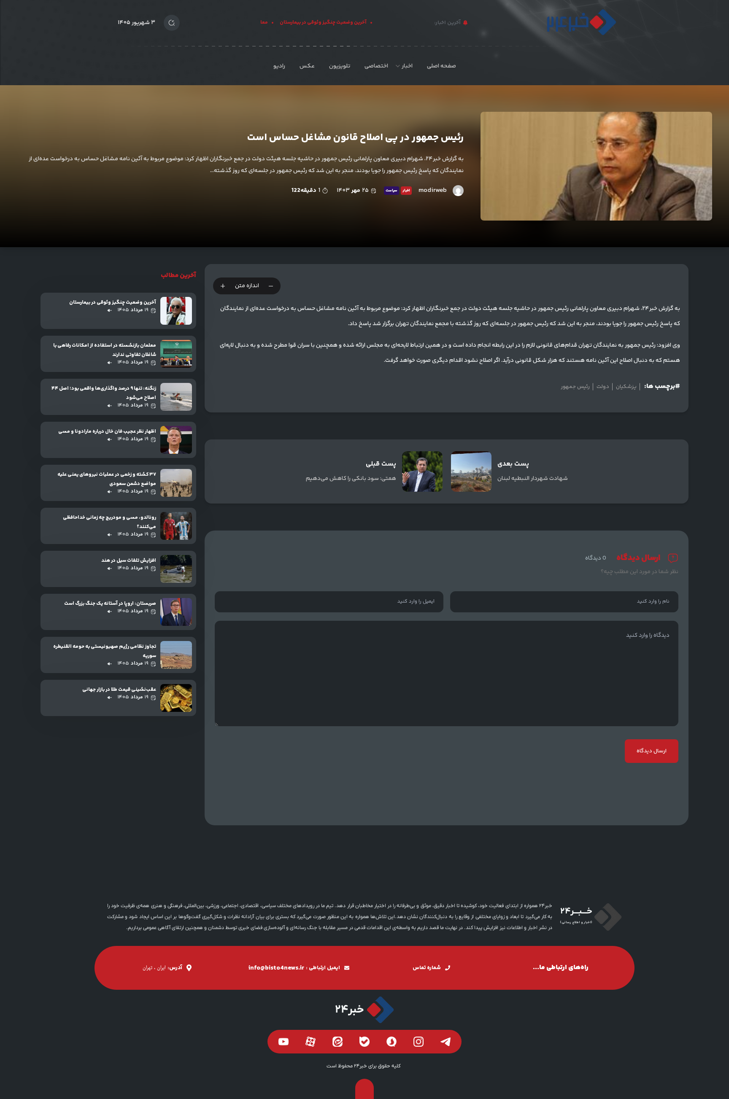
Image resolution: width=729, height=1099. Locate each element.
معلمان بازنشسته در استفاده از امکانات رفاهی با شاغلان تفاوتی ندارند (104, 350)
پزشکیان (626, 386)
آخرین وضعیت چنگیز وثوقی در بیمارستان (333, 23)
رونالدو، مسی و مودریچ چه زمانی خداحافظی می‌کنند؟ (109, 522)
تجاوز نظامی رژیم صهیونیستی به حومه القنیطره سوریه (104, 651)
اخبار (407, 66)
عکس (307, 66)
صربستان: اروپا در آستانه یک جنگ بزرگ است (110, 604)
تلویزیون (339, 66)
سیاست (391, 191)
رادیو (279, 66)
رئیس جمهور (575, 386)
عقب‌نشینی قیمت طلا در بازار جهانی (119, 690)
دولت (603, 386)
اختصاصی (376, 66)
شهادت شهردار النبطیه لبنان (532, 478)
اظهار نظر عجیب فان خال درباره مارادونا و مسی (107, 432)
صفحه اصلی (441, 66)
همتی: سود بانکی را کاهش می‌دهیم (351, 478)
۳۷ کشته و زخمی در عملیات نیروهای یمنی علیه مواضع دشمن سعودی (106, 479)
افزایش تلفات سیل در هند (128, 561)
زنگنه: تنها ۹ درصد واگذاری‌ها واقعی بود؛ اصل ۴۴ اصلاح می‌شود (103, 393)
